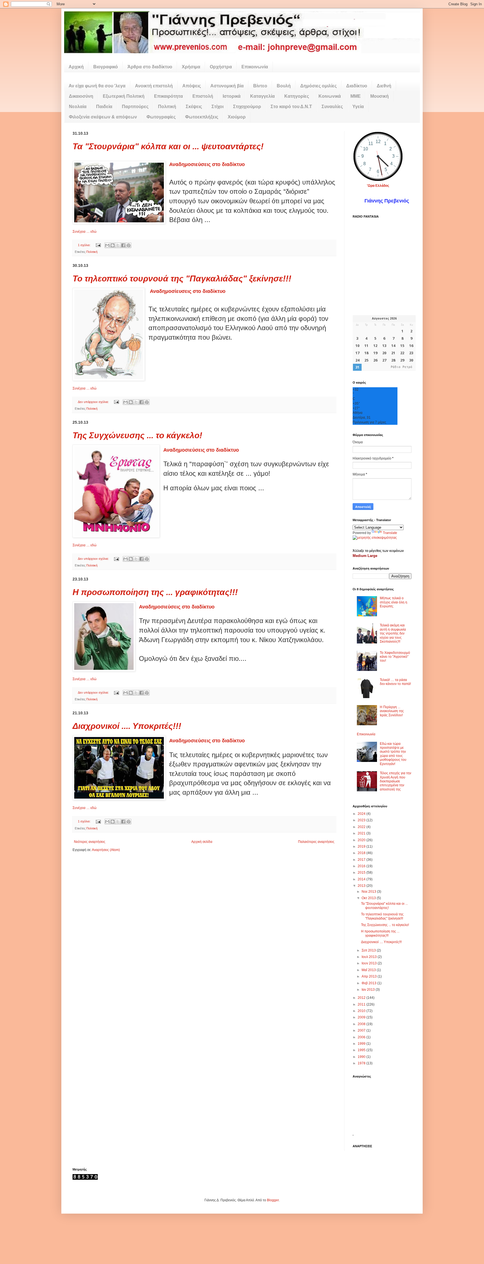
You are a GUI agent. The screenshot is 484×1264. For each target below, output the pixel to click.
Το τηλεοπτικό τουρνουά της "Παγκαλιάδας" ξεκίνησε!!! (182, 278)
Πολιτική (167, 106)
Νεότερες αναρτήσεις (89, 842)
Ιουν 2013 (370, 963)
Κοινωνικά (329, 96)
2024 (362, 814)
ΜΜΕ (355, 96)
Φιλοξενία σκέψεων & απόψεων (103, 117)
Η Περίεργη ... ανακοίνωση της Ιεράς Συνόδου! (392, 711)
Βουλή (284, 85)
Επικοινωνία (254, 66)
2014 (362, 879)
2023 (362, 820)
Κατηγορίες (296, 96)
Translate (390, 533)
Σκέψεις (194, 106)
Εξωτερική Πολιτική (124, 96)
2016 (362, 866)
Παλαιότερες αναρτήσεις (316, 842)
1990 (362, 1057)
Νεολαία (78, 106)
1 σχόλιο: (84, 245)
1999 (362, 1044)
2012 (362, 998)
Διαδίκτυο (356, 85)
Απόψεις (191, 85)
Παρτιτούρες (135, 106)
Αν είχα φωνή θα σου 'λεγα (97, 85)
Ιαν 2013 (369, 990)
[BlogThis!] (112, 245)
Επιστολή (202, 96)
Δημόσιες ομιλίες (318, 85)
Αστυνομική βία (227, 85)
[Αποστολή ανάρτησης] (98, 245)
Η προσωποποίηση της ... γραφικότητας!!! (155, 592)
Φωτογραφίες (161, 117)
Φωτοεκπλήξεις (201, 117)
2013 (362, 886)
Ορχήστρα (221, 66)
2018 (362, 853)
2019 (362, 846)
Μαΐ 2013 (369, 970)
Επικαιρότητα (168, 96)
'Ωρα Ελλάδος (378, 186)
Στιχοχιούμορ (247, 106)
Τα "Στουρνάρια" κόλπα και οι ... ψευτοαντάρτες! (168, 146)
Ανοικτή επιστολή (154, 85)
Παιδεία (104, 106)
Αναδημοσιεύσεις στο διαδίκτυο (207, 164)
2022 (362, 827)
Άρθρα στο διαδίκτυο (149, 66)
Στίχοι (217, 106)
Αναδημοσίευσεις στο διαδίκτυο (187, 291)
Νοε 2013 (369, 892)
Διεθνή (384, 85)
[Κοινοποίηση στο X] (118, 245)
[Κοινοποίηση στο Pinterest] (128, 245)
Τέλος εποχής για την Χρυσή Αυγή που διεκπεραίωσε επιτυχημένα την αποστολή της (395, 781)
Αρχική (76, 66)
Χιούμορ (237, 117)
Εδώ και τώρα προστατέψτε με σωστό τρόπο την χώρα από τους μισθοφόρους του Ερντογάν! (393, 754)
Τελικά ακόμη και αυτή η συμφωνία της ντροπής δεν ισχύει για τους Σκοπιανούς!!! (393, 633)
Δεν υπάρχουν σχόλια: (94, 402)
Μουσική (379, 96)
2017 (362, 860)
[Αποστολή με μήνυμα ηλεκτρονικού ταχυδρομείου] (107, 245)
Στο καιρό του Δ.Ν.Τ (291, 106)
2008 (362, 1024)
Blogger (273, 1200)
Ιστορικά (232, 96)
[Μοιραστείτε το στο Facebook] (123, 245)
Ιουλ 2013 (370, 957)
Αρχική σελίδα (201, 842)
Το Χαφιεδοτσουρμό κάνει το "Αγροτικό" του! (395, 657)
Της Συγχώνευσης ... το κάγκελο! (137, 435)
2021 (362, 833)
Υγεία (358, 106)
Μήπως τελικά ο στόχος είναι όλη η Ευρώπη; (393, 602)
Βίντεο (260, 85)
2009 (362, 1017)
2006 (362, 1037)
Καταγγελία (262, 96)
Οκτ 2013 (369, 898)
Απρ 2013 (370, 976)
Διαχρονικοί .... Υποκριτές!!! (127, 726)
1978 (362, 1063)
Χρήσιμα (191, 66)
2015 (362, 872)
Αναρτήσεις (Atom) (106, 850)
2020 (362, 840)
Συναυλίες (332, 106)
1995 (362, 1050)
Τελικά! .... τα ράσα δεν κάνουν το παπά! (395, 682)
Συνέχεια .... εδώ (84, 232)
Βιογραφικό (105, 66)
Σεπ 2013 (369, 950)
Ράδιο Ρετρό (401, 367)
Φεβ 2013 (369, 983)
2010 (362, 1011)
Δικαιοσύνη (81, 96)
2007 (362, 1030)
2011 (362, 1004)
